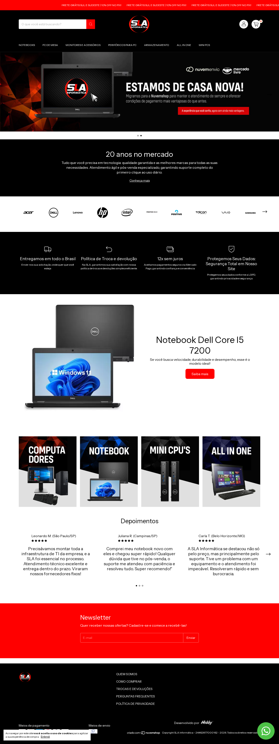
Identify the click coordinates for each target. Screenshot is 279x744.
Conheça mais (139, 180)
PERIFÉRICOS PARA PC (122, 45)
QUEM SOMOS (126, 674)
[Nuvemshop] (144, 733)
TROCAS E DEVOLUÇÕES (134, 689)
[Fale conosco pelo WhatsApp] (266, 731)
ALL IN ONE (184, 45)
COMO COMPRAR (129, 681)
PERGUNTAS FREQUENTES (135, 696)
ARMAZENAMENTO (156, 45)
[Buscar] (90, 24)
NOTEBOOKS (27, 45)
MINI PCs (204, 45)
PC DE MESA (50, 45)
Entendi (45, 736)
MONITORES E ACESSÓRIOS (83, 45)
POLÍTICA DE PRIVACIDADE (135, 704)
